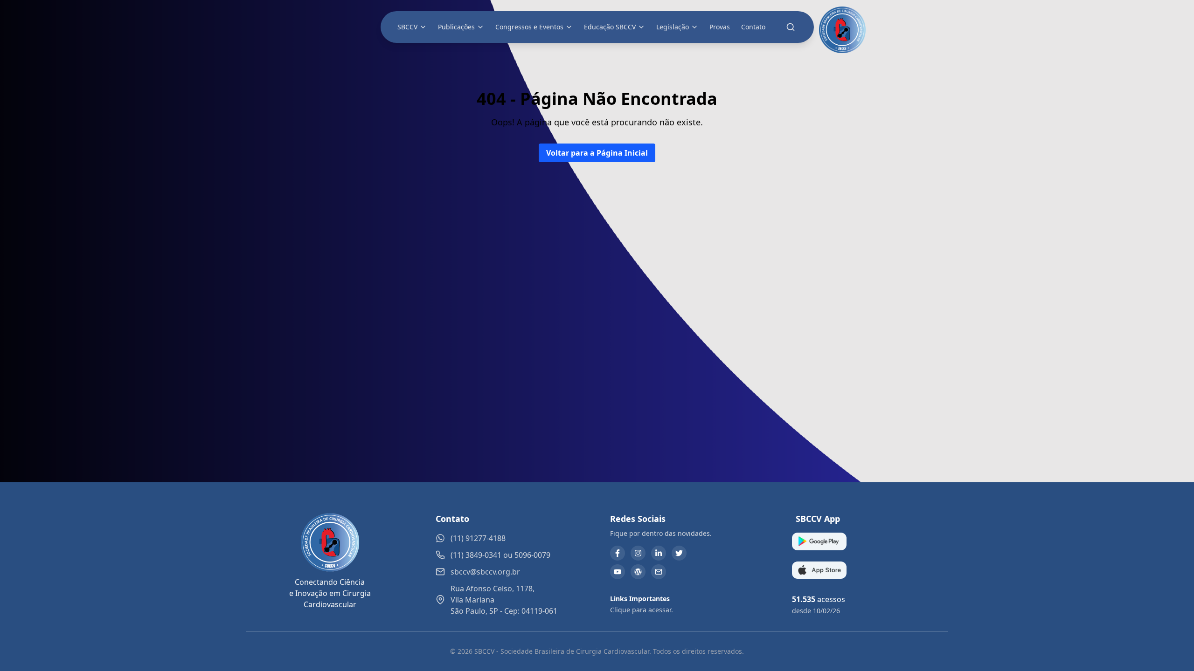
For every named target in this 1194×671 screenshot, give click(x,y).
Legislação (672, 26)
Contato (753, 26)
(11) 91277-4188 (478, 538)
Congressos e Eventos (529, 26)
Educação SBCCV (610, 26)
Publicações (456, 26)
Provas (719, 26)
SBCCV (407, 26)
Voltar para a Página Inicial (597, 153)
